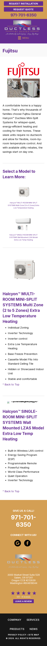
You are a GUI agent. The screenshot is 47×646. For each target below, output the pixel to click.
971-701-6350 (23, 521)
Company (14, 619)
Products (17, 629)
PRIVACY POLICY (17, 635)
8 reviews (26, 597)
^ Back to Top (11, 384)
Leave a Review (23, 601)
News (33, 629)
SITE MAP (33, 635)
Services (33, 619)
